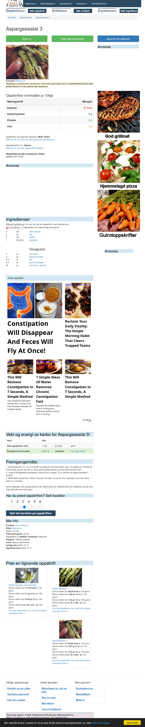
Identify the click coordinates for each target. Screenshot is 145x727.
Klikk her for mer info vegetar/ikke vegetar (24, 148)
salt (30, 259)
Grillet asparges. (59, 588)
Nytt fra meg (49, 697)
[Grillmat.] (119, 115)
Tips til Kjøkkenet (51, 709)
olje (30, 234)
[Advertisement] (49, 188)
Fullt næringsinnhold (72, 39)
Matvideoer (48, 703)
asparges (33, 239)
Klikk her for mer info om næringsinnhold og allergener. (30, 139)
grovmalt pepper (36, 262)
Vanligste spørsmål (18, 694)
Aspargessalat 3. (59, 640)
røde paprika (34, 231)
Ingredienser (65, 3)
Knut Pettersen (22, 525)
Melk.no (80, 700)
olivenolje (33, 253)
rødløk (32, 237)
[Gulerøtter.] (119, 214)
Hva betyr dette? (78, 451)
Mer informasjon (101, 722)
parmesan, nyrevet (37, 265)
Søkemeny (30, 3)
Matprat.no (20, 80)
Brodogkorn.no (84, 688)
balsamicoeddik (36, 256)
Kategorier (81, 3)
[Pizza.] (119, 164)
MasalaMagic (83, 694)
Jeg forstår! (132, 722)
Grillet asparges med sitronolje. (23, 585)
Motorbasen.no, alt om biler (54, 690)
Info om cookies (16, 700)
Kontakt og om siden (18, 688)
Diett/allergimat (47, 3)
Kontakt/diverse (98, 3)
